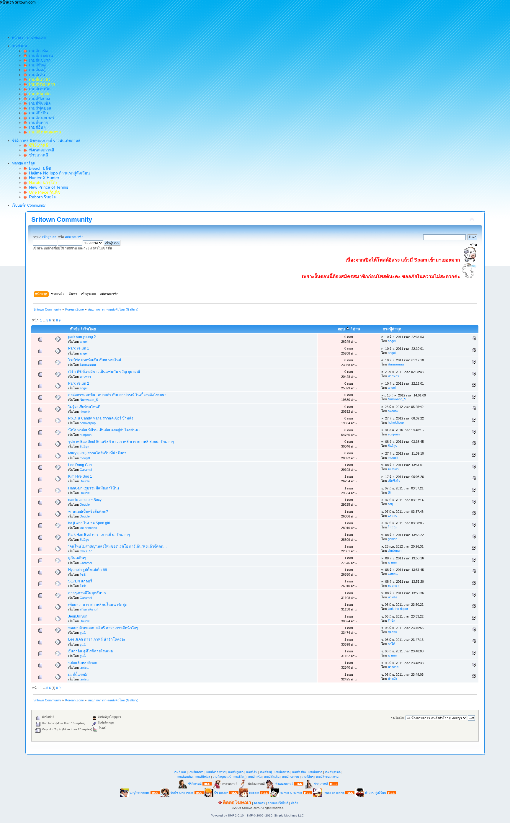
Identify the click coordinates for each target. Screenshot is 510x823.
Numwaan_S (89, 399)
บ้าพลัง (392, 597)
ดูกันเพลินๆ (77, 558)
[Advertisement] (107, 18)
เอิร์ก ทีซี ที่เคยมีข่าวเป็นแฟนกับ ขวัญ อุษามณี (104, 372)
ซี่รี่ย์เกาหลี (195, 783)
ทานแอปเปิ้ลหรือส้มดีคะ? (88, 512)
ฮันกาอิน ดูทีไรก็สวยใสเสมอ (90, 651)
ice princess (88, 528)
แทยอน (393, 574)
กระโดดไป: (398, 718)
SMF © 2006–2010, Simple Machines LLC (275, 815)
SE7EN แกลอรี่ (80, 581)
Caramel (86, 469)
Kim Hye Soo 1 (80, 476)
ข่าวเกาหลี (37, 155)
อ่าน (356, 329)
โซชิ (83, 574)
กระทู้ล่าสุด (392, 329)
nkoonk (85, 411)
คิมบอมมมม (88, 365)
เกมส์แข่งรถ (38, 60)
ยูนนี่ (83, 632)
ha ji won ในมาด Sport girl (89, 523)
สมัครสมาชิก (74, 237)
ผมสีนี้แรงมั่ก (78, 674)
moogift (85, 458)
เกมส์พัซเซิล (39, 103)
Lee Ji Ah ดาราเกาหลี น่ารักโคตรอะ (97, 639)
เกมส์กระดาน (40, 55)
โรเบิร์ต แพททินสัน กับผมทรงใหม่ (94, 360)
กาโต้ (391, 644)
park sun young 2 (82, 337)
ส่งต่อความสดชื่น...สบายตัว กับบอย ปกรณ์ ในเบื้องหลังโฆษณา (117, 395)
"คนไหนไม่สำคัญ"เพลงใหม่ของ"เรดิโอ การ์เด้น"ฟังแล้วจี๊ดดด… (117, 546)
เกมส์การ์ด (37, 50)
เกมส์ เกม (180, 772)
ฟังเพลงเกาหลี (40, 150)
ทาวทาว (85, 376)
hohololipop (88, 423)
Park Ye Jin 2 (78, 383)
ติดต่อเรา (259, 803)
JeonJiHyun (77, 616)
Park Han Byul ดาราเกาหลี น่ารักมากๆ (99, 535)
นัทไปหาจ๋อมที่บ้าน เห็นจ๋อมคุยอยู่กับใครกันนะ (104, 430)
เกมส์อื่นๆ (36, 127)
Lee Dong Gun (80, 465)
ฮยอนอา (393, 469)
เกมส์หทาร (37, 122)
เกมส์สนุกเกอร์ (41, 117)
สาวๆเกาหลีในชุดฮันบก (87, 593)
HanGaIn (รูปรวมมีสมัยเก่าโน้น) (93, 488)
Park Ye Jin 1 (78, 348)
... (44, 320)
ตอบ (342, 329)
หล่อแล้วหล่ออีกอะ (82, 663)
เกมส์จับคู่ (36, 65)
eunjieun (85, 435)
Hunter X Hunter (43, 177)
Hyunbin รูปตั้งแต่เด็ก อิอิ (87, 570)
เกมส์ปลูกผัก (235, 772)
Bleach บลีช (39, 168)
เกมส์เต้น (36, 74)
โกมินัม (393, 527)
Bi (389, 492)
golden (392, 539)
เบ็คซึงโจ (394, 480)
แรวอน (392, 515)
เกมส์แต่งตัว (196, 772)
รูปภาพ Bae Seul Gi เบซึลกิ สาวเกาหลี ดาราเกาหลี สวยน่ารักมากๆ (121, 442)
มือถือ (294, 803)
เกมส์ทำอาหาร (215, 772)
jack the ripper (398, 608)
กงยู (390, 504)
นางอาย (393, 667)
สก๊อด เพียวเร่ (89, 609)
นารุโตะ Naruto (140, 792)
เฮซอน (84, 667)
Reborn (254, 792)
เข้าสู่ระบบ (49, 237)
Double (85, 481)
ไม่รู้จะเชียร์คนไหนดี (84, 407)
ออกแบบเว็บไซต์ (278, 803)
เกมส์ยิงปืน (37, 112)
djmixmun (394, 550)
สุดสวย (392, 632)
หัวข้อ (75, 329)
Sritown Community (61, 219)
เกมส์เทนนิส (39, 88)
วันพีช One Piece (182, 792)
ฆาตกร (393, 562)
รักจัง (391, 620)
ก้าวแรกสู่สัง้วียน (375, 792)
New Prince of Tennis (47, 187)
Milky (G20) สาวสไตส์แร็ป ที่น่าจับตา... (98, 453)
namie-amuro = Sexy (85, 500)
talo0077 (86, 551)
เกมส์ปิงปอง (38, 98)
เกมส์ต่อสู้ (36, 69)
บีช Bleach (221, 792)
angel (83, 341)
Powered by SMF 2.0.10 (227, 815)
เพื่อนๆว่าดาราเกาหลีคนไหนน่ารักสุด (97, 604)
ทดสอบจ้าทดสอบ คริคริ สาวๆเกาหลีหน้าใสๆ (103, 628)
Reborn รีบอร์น (42, 197)
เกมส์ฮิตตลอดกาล (327, 776)
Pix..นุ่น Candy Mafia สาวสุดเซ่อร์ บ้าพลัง (100, 418)
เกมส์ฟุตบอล (39, 108)
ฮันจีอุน (84, 446)
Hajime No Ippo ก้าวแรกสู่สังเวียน (58, 173)
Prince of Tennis (333, 792)
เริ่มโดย (89, 329)
